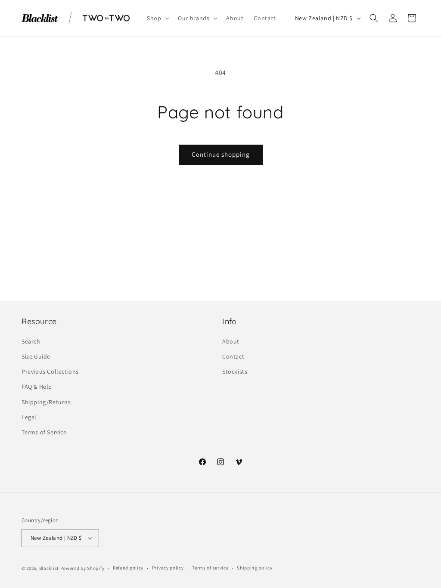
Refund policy (128, 568)
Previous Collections (50, 371)
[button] (157, 18)
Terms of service (210, 568)
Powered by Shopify (82, 568)
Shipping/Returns (46, 402)
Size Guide (36, 356)
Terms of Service (44, 432)
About (230, 341)
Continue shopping (221, 154)
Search (31, 341)
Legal (29, 417)
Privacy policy (168, 568)
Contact (233, 356)
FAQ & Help (37, 386)
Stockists (234, 371)
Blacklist (49, 568)
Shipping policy (255, 568)
